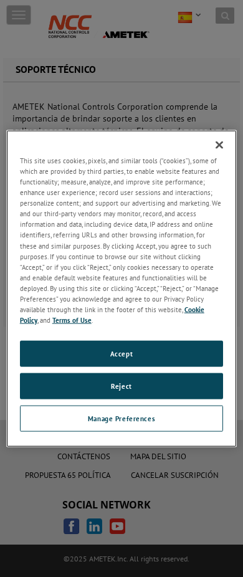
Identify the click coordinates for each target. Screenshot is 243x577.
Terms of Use (72, 320)
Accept (121, 353)
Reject (121, 386)
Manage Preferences (121, 417)
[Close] (219, 145)
